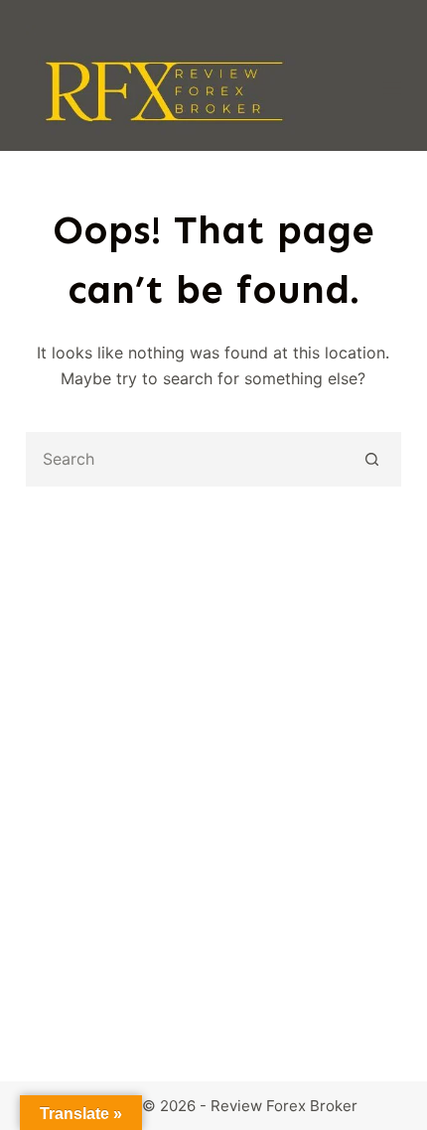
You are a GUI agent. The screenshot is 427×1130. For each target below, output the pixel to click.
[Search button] (372, 459)
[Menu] (392, 88)
